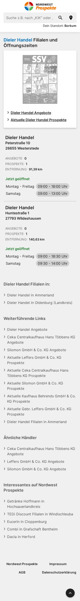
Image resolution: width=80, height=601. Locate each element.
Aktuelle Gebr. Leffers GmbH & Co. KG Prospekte (39, 411)
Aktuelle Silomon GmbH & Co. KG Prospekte (35, 386)
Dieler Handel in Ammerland (30, 295)
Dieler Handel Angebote (31, 112)
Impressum (58, 564)
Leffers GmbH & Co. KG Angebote (35, 461)
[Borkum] (71, 17)
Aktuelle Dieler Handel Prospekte (38, 120)
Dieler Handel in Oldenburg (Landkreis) (39, 302)
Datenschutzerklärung (59, 572)
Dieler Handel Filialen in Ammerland (37, 422)
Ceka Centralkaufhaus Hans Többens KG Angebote (41, 340)
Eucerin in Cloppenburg (27, 521)
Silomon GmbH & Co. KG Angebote (36, 350)
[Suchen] (60, 17)
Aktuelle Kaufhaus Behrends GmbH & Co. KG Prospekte (41, 399)
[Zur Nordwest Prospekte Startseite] (40, 6)
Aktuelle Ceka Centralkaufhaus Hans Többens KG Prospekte (37, 373)
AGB (22, 572)
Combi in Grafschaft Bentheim (32, 529)
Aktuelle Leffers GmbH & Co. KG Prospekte (34, 360)
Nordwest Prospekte (22, 564)
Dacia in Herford (21, 536)
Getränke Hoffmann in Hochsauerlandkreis (25, 504)
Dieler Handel (18, 40)
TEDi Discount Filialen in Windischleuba (40, 514)
